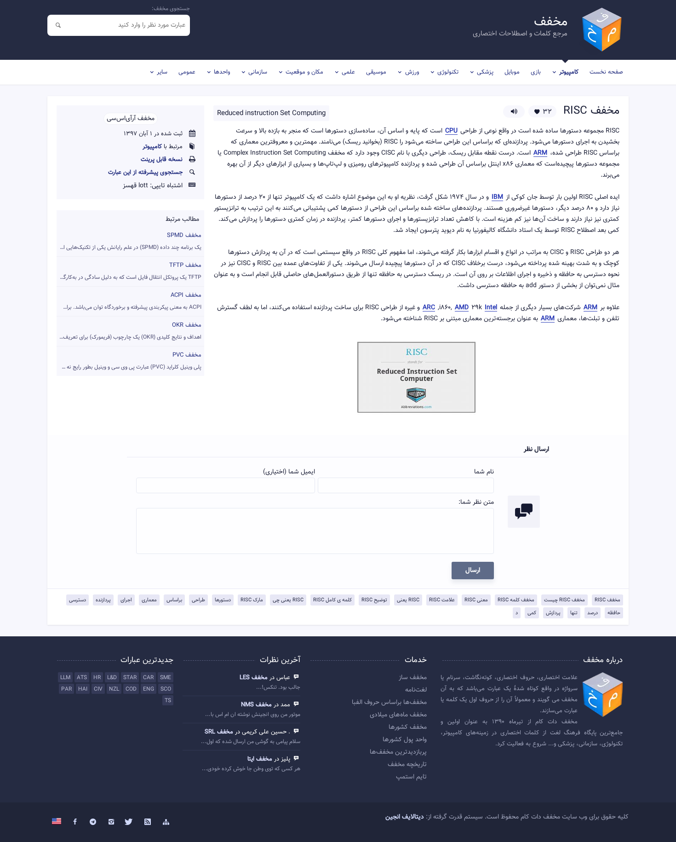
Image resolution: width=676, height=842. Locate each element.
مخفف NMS (256, 704)
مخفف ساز (413, 678)
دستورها (223, 600)
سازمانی (257, 72)
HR (97, 678)
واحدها (222, 72)
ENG (148, 689)
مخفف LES (254, 677)
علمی (348, 72)
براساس (174, 600)
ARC (429, 308)
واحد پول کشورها (405, 740)
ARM (540, 153)
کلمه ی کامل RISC (332, 600)
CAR (148, 678)
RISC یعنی (408, 600)
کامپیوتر (569, 72)
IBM (497, 197)
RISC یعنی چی (288, 600)
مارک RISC (252, 600)
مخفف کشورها (408, 727)
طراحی (198, 600)
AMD (462, 308)
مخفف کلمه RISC (516, 600)
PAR (66, 689)
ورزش (412, 72)
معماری (149, 600)
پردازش (553, 613)
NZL (114, 689)
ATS (82, 678)
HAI (82, 689)
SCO (165, 689)
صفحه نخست (606, 72)
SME (165, 678)
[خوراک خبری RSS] (147, 822)
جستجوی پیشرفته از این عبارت (145, 172)
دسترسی (77, 600)
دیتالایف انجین (404, 817)
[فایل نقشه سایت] (166, 822)
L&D (112, 678)
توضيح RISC (374, 600)
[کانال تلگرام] (93, 822)
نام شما (484, 472)
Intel (491, 308)
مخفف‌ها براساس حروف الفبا (389, 703)
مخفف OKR (129, 331)
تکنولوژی (447, 72)
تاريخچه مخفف (407, 765)
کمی (531, 613)
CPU (451, 131)
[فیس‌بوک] (75, 822)
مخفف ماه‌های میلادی (398, 715)
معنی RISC (476, 600)
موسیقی (376, 72)
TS (168, 701)
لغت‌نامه (416, 690)
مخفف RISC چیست (564, 600)
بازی (536, 72)
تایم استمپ (411, 777)
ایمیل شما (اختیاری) (289, 472)
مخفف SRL (219, 732)
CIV (98, 689)
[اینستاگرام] (111, 822)
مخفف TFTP (129, 271)
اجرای (126, 600)
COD (131, 689)
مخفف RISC (607, 600)
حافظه (613, 613)
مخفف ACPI (129, 301)
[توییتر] (129, 822)
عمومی (186, 72)
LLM (65, 678)
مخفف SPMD (129, 241)
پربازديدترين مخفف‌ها (398, 752)
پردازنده (103, 600)
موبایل (512, 72)
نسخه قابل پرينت (162, 159)
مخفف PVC (129, 361)
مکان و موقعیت (304, 72)
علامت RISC (442, 600)
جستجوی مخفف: (171, 9)
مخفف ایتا (259, 759)
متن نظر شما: (476, 502)
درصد (592, 613)
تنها (574, 613)
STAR (130, 678)
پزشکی (485, 72)
